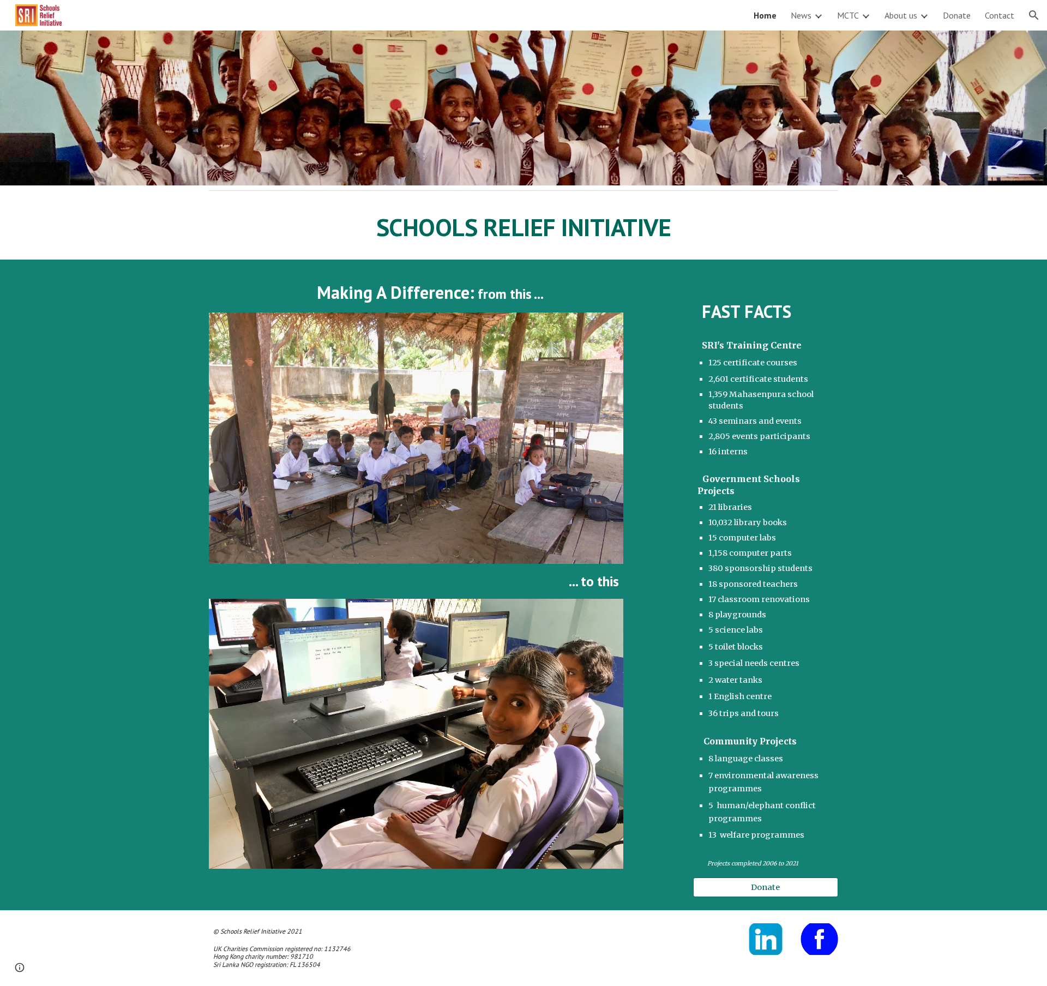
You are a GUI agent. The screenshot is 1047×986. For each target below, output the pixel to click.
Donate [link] (957, 15)
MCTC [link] (848, 15)
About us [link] (900, 15)
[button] (1034, 15)
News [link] (801, 15)
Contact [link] (999, 15)
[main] (523, 227)
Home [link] (765, 15)
